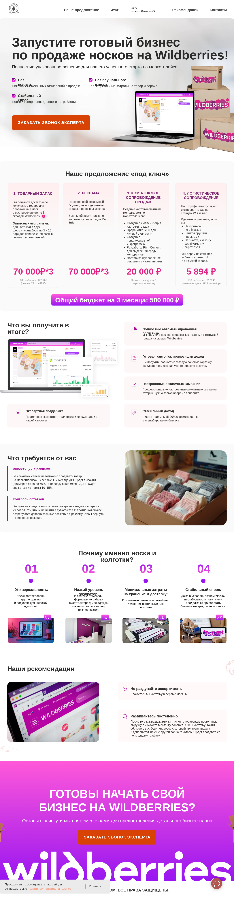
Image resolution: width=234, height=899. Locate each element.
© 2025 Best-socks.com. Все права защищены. (117, 890)
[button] (51, 122)
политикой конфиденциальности (51, 888)
